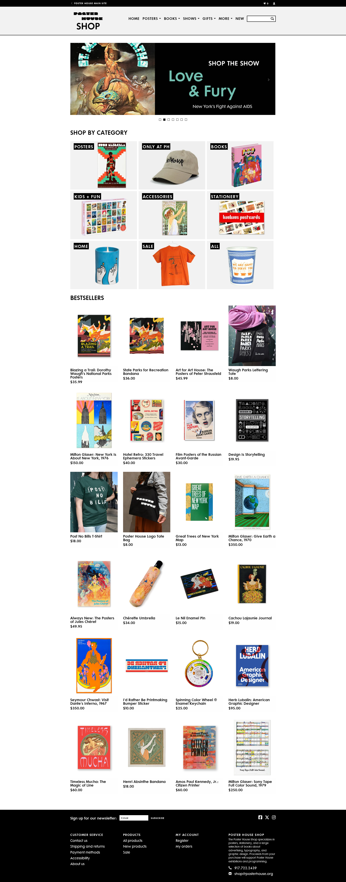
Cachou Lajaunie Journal (250, 618)
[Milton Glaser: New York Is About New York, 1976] (94, 420)
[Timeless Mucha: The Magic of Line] (94, 747)
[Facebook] (260, 817)
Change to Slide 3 (169, 120)
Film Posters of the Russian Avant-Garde (198, 456)
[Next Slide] (268, 79)
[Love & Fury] (173, 79)
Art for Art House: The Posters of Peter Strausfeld (198, 371)
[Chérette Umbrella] (146, 584)
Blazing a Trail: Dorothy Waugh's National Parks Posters (91, 373)
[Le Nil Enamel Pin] (199, 584)
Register (182, 840)
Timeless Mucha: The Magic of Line (88, 783)
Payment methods (85, 852)
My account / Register (272, 3)
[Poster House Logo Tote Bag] (146, 502)
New (240, 18)
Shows (190, 18)
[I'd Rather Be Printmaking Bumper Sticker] (146, 665)
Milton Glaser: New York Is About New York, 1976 (93, 456)
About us (77, 863)
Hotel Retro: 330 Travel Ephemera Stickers (143, 456)
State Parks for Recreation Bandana (145, 371)
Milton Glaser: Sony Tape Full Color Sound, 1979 (250, 783)
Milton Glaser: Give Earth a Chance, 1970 (252, 538)
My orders (184, 846)
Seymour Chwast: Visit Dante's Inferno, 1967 (89, 701)
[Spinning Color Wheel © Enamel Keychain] (199, 665)
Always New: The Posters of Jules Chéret (92, 619)
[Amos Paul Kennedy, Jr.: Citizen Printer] (199, 747)
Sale (126, 852)
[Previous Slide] (77, 79)
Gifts (208, 18)
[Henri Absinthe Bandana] (146, 747)
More (225, 18)
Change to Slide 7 (186, 120)
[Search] (272, 18)
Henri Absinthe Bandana (144, 781)
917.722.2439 (245, 867)
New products (135, 846)
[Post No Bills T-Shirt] (94, 502)
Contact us (78, 840)
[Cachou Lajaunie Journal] (252, 584)
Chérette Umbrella (139, 618)
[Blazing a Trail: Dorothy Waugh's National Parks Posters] (94, 336)
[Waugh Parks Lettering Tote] (252, 336)
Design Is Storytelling (247, 454)
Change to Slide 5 (177, 120)
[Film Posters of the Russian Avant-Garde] (199, 420)
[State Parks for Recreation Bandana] (146, 336)
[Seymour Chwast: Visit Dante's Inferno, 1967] (94, 665)
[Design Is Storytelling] (252, 420)
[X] (267, 817)
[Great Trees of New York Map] (199, 502)
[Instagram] (274, 817)
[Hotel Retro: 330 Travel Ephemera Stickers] (146, 420)
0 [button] (267, 3)
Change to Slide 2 (164, 120)
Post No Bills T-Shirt (86, 536)
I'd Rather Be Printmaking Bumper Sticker (145, 701)
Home (133, 18)
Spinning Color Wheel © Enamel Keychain (196, 701)
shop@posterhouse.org (253, 873)
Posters (151, 18)
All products (132, 840)
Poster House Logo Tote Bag (143, 538)
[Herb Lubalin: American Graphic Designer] (252, 665)
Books (171, 18)
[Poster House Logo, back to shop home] (88, 21)
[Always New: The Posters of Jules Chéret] (94, 584)
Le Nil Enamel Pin (190, 618)
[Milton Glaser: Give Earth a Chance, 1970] (252, 502)
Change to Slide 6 (182, 120)
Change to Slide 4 (173, 120)
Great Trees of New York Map (197, 538)
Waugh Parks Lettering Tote (248, 371)
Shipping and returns (87, 846)
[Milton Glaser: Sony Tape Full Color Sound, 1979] (252, 747)
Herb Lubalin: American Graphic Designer (249, 701)
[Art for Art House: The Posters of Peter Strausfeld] (199, 336)
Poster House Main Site (90, 3)
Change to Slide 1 (160, 120)
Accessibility (80, 857)
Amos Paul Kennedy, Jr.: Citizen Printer (197, 783)
